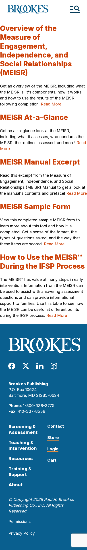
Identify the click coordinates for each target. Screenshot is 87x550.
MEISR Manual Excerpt (40, 162)
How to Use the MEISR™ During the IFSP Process (42, 261)
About (15, 484)
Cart (51, 460)
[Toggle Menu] (75, 9)
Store (53, 437)
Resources (20, 458)
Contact (55, 426)
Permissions (19, 521)
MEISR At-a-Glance (34, 117)
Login (52, 449)
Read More (51, 104)
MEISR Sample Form (35, 206)
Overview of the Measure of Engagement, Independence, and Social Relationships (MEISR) (36, 50)
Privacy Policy (21, 533)
